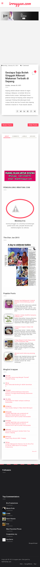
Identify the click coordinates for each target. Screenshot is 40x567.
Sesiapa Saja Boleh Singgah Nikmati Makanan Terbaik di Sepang (17, 77)
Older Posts (33, 125)
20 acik (7, 376)
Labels (24, 136)
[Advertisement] (20, 42)
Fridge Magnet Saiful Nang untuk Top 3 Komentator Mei (25, 340)
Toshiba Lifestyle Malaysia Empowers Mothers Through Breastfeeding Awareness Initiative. (19, 393)
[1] (34, 74)
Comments (15, 136)
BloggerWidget (33, 543)
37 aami (8, 390)
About (7, 136)
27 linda (8, 420)
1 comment (25, 65)
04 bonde (8, 412)
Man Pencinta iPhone (13, 529)
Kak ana (8, 429)
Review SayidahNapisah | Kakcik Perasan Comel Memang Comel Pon (25, 302)
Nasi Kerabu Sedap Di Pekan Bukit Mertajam (19, 408)
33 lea (7, 442)
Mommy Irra (20, 221)
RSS (21, 564)
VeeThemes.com (6, 561)
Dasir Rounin (11, 518)
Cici (7, 524)
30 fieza (8, 436)
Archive (32, 136)
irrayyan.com (20, 3)
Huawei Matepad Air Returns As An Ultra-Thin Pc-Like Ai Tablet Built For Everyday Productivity (19, 445)
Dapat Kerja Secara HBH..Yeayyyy (15, 438)
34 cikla (8, 399)
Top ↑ (35, 564)
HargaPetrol (28, 564)
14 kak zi (8, 406)
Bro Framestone (12, 503)
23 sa (7, 383)
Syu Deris (9, 539)
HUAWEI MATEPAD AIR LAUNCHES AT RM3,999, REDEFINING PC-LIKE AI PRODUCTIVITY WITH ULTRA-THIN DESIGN (18, 415)
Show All (34, 451)
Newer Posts (7, 125)
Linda (8, 513)
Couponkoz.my (11, 534)
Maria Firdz (10, 508)
